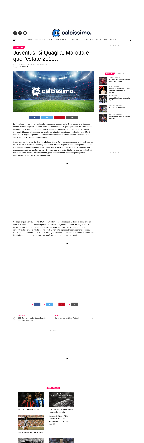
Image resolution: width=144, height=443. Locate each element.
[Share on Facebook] (34, 117)
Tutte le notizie (61, 40)
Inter (92, 40)
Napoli (105, 40)
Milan (98, 40)
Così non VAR (40, 40)
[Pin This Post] (59, 117)
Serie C (113, 40)
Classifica (74, 40)
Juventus (84, 40)
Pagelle (50, 40)
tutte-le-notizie (41, 311)
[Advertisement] (72, 13)
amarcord (29, 311)
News (30, 40)
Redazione (24, 66)
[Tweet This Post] (47, 117)
